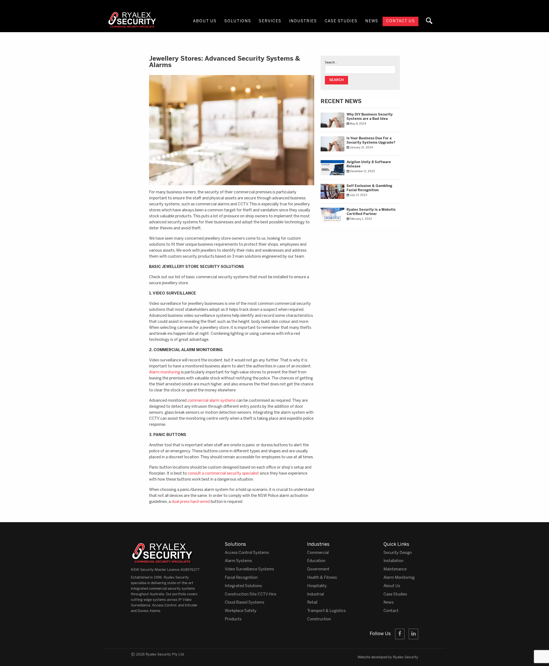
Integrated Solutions (243, 586)
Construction (319, 619)
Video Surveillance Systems (249, 569)
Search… (331, 62)
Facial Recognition (241, 578)
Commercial (318, 553)
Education (316, 561)
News (371, 21)
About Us (205, 21)
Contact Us (400, 21)
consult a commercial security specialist (223, 473)
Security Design (397, 553)
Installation (393, 561)
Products (233, 619)
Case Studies (341, 21)
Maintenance (395, 569)
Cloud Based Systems (244, 602)
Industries (303, 21)
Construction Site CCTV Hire (250, 594)
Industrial (315, 594)
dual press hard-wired (191, 502)
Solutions (237, 21)
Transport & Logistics (326, 611)
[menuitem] (205, 25)
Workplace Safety (240, 611)
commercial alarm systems (211, 401)
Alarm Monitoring (399, 578)
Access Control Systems (247, 553)
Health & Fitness (322, 578)
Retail (312, 602)
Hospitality (317, 586)
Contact (390, 611)
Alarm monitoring (164, 372)
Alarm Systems (238, 561)
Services (270, 21)
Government (318, 569)
